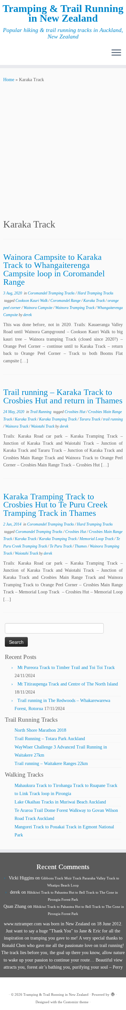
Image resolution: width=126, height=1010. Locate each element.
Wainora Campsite (38, 307)
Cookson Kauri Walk (32, 300)
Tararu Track (90, 419)
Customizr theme (76, 1002)
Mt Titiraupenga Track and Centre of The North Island (67, 684)
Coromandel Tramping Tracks (52, 293)
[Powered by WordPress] (112, 993)
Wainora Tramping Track (75, 307)
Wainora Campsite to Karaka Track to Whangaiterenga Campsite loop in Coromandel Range (54, 269)
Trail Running (41, 411)
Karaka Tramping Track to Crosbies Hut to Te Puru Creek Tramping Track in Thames (55, 505)
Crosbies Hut (75, 411)
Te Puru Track (61, 546)
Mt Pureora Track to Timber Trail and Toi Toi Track (66, 667)
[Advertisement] (63, 150)
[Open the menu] (116, 53)
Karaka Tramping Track (58, 419)
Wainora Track (17, 426)
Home (8, 79)
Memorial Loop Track (96, 539)
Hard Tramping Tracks (95, 293)
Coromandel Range (65, 300)
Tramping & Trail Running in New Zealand (63, 13)
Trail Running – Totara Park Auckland (50, 738)
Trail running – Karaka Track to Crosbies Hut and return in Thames (62, 396)
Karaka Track (94, 300)
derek (27, 315)
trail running (113, 419)
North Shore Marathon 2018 (40, 730)
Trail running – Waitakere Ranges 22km (51, 763)
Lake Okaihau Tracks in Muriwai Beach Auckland (60, 802)
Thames (81, 546)
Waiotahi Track (43, 426)
